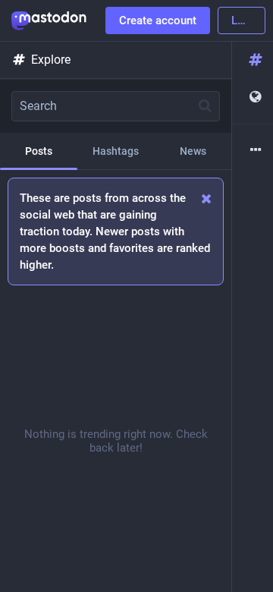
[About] (252, 150)
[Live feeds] (252, 97)
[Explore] (252, 60)
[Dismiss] (206, 198)
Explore (51, 59)
